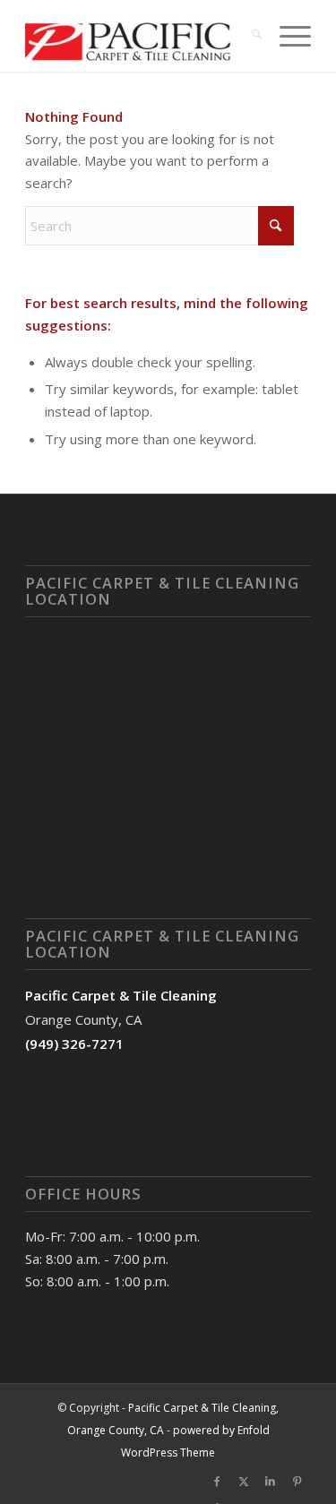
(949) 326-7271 (74, 1044)
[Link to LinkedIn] (270, 1481)
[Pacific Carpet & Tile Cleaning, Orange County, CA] (139, 36)
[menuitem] (248, 36)
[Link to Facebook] (216, 1481)
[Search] (248, 36)
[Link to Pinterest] (297, 1481)
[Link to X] (243, 1481)
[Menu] (286, 36)
